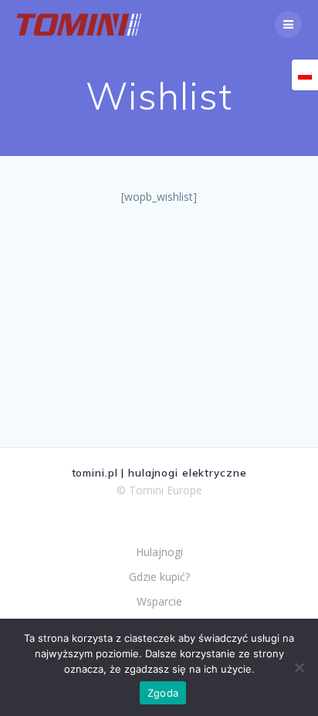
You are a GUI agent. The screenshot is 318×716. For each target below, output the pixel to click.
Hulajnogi (159, 552)
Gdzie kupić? (159, 576)
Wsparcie (159, 601)
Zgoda (162, 693)
